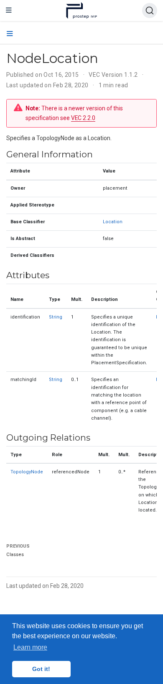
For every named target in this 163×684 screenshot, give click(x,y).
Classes (15, 554)
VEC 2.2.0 (83, 118)
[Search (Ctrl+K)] (149, 10)
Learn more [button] (30, 647)
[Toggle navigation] (9, 10)
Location (112, 222)
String (55, 317)
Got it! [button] (41, 669)
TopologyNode (26, 472)
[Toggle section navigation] (9, 34)
